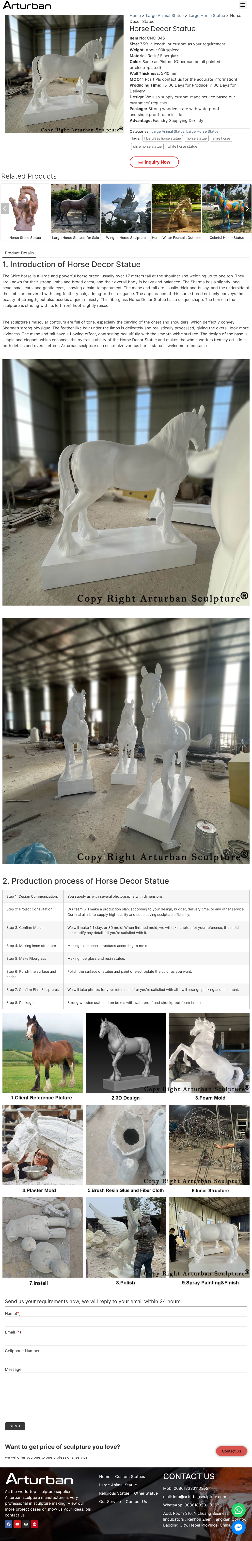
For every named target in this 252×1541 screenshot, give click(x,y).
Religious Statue (114, 1493)
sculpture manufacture (43, 1497)
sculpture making (49, 1503)
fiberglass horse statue (162, 138)
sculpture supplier (53, 1491)
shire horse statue (147, 146)
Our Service (110, 1501)
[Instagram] (26, 1524)
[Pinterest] (34, 1524)
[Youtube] (17, 1524)
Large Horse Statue (207, 15)
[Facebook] (8, 1524)
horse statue (197, 138)
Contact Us (136, 1501)
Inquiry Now (157, 162)
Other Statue (146, 1493)
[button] (243, 5)
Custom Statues (130, 1476)
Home (135, 15)
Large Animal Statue (165, 15)
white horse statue (182, 146)
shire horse (221, 138)
